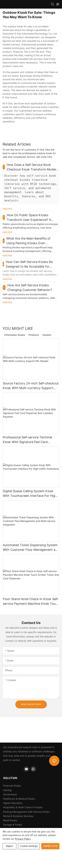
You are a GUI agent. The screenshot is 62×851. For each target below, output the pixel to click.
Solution (46, 334)
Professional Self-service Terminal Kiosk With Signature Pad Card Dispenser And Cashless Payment (27, 439)
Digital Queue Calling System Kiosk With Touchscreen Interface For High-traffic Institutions (30, 493)
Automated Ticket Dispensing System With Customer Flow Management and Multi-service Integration (31, 547)
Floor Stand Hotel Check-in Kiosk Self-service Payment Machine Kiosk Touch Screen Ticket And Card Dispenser (31, 601)
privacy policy (23, 838)
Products (34, 334)
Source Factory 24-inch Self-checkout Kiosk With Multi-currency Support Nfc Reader (31, 386)
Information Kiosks (14, 334)
